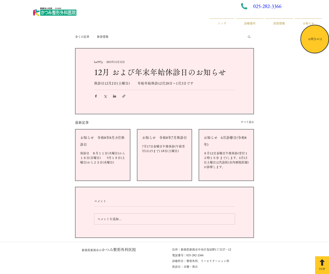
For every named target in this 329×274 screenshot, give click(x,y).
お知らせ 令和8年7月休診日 (164, 137)
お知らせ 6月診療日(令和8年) (225, 141)
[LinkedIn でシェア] (114, 96)
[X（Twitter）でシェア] (105, 96)
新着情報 (102, 36)
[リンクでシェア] (124, 96)
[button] (249, 36)
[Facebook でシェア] (96, 96)
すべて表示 (247, 122)
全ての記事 (82, 36)
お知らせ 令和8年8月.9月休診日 (102, 141)
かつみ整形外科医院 (109, 250)
